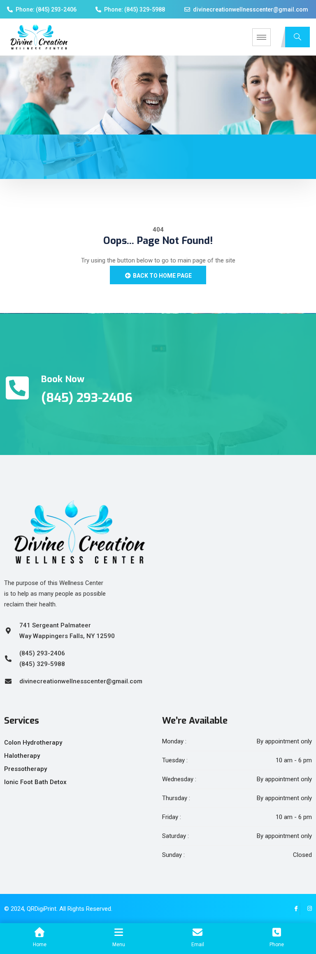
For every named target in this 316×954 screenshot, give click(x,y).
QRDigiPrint (41, 908)
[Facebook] (293, 909)
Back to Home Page (162, 275)
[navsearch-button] (297, 37)
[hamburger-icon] (261, 37)
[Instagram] (306, 909)
